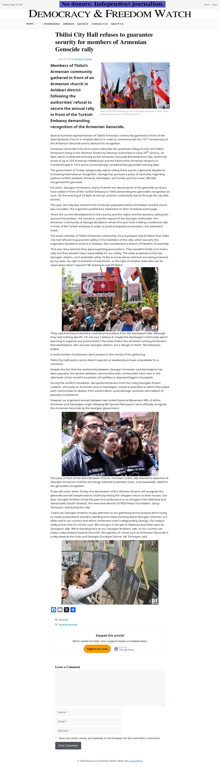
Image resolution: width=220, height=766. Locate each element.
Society (82, 24)
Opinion (68, 24)
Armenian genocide (68, 624)
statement (136, 387)
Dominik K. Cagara (83, 59)
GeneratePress (136, 761)
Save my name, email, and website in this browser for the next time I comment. (109, 738)
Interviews (52, 24)
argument (73, 400)
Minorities (63, 619)
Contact (214, 5)
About (206, 5)
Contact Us (100, 24)
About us (117, 24)
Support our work (97, 649)
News (29, 24)
